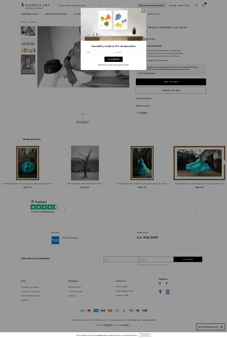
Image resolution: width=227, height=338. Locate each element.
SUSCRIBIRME (114, 59)
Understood (145, 335)
